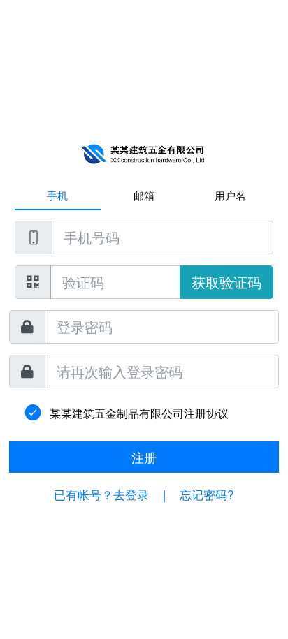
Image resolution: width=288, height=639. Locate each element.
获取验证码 (226, 282)
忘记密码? (206, 494)
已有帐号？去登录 (101, 494)
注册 (144, 457)
